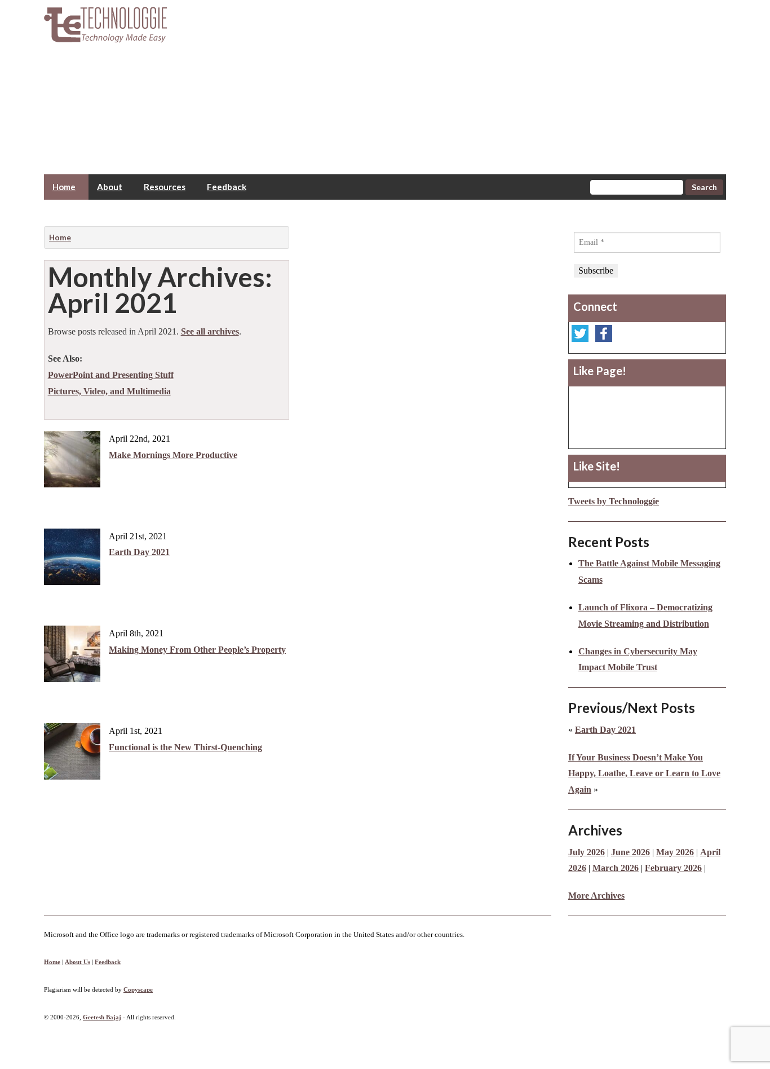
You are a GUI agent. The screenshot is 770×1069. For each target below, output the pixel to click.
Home (64, 187)
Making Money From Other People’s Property (197, 649)
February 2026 (673, 868)
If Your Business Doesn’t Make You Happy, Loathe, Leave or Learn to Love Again (644, 774)
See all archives (210, 331)
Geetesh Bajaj (102, 1017)
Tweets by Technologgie (613, 501)
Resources (164, 187)
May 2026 (675, 852)
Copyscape (138, 989)
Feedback (226, 187)
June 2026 (630, 852)
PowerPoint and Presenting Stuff (111, 375)
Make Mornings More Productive (173, 455)
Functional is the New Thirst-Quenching (185, 747)
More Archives (596, 895)
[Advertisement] (472, 79)
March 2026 (615, 868)
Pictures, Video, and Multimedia (109, 391)
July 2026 (586, 852)
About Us (77, 961)
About (109, 187)
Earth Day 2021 (139, 552)
